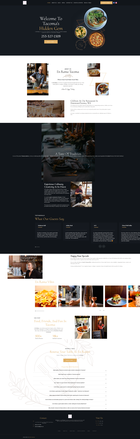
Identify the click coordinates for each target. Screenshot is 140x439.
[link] (24, 2)
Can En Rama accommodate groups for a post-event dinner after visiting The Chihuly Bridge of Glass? (69, 399)
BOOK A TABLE (87, 2)
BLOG (59, 2)
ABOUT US (54, 2)
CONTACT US (69, 2)
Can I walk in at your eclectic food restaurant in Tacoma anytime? (69, 382)
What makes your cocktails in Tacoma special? (69, 374)
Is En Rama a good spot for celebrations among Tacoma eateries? (69, 387)
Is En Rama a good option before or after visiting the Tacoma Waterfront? (69, 403)
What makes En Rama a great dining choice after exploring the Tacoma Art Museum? (69, 395)
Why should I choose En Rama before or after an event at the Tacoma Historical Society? (69, 408)
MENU (63, 2)
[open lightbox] (81, 45)
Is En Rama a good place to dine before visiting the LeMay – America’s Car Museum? (69, 391)
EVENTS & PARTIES (78, 2)
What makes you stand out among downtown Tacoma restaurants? (69, 378)
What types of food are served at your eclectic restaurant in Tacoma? (69, 370)
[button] (106, 2)
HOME (48, 2)
